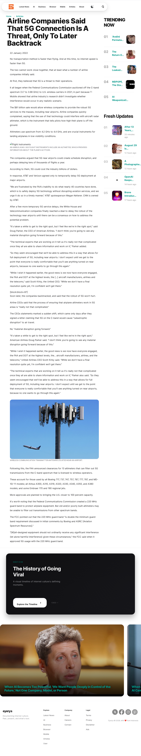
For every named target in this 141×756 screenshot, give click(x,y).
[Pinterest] (135, 712)
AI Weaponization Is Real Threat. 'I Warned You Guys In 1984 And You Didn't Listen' (120, 98)
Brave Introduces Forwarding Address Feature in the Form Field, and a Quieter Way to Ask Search (131, 194)
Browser (53, 7)
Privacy (89, 720)
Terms (88, 715)
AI (34, 7)
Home (8, 16)
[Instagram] (128, 712)
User (45, 743)
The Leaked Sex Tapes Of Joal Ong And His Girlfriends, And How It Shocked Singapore (118, 68)
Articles (72, 7)
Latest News (24, 7)
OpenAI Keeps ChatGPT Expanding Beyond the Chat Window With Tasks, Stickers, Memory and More (130, 178)
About (81, 7)
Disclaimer (90, 725)
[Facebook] (121, 712)
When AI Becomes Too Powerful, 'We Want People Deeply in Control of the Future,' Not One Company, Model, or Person (57, 688)
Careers (68, 720)
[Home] (11, 6)
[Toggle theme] (92, 6)
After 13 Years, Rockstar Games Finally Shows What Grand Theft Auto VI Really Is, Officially (129, 128)
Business (42, 7)
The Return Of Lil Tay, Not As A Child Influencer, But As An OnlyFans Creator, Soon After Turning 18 (118, 53)
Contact (68, 725)
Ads (87, 729)
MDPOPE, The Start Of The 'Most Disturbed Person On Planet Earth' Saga (117, 83)
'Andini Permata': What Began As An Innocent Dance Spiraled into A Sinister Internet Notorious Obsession (118, 38)
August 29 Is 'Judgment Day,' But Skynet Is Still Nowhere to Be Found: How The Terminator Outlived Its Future (130, 147)
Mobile (62, 7)
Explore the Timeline (27, 604)
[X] (115, 712)
